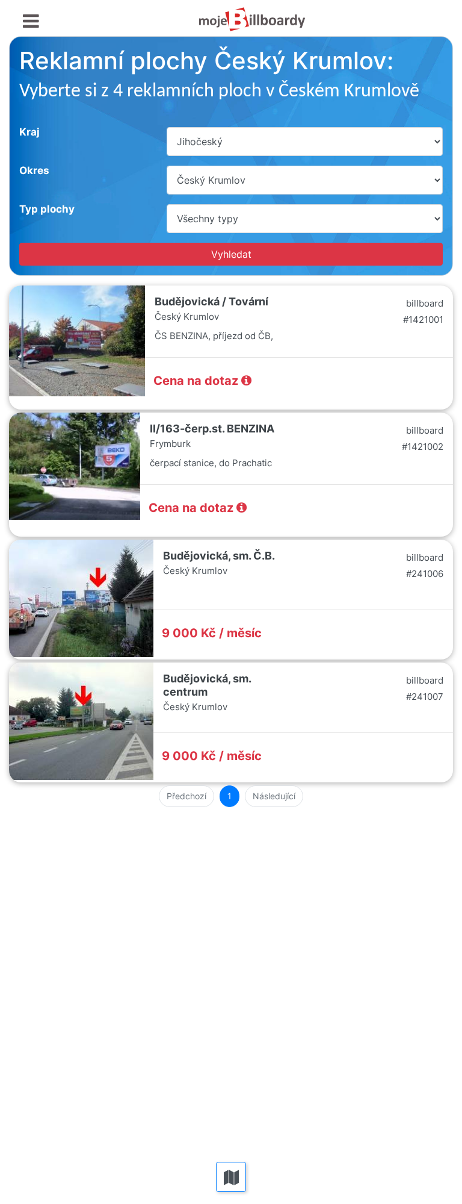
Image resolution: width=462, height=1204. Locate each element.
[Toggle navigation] (31, 21)
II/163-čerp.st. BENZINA (212, 428)
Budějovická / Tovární (211, 301)
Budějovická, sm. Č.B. (219, 555)
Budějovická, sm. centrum (207, 685)
